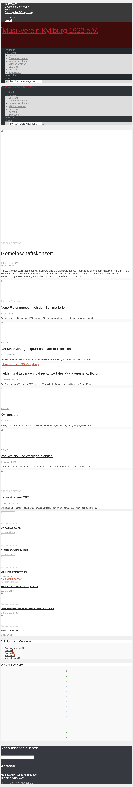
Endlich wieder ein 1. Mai (13, 630)
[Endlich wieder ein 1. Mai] (8, 623)
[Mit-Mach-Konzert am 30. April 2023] (11, 579)
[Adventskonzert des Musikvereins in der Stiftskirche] (8, 601)
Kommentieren (8, 265)
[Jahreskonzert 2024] (19, 488)
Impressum (11, 4)
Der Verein (11, 52)
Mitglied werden (17, 64)
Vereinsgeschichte (19, 61)
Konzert (5, 342)
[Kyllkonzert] (19, 405)
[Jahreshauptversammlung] (8, 564)
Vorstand (13, 55)
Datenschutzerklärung (17, 6)
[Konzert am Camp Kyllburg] (8, 542)
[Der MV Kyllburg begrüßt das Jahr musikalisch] (19, 339)
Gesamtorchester (18, 58)
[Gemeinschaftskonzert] (40, 240)
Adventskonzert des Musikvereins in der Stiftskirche (27, 608)
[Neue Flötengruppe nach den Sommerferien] (19, 298)
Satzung (13, 66)
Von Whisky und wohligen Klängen (27, 456)
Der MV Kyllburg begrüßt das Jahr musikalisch (36, 349)
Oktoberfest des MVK (12, 527)
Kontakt (9, 9)
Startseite (10, 49)
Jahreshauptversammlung (14, 572)
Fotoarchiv (10, 75)
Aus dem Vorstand (11, 243)
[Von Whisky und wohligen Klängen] (19, 447)
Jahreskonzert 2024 (16, 497)
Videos (8, 78)
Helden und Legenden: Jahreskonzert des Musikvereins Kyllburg (49, 373)
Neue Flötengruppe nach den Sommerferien (33, 307)
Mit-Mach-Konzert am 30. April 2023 (19, 586)
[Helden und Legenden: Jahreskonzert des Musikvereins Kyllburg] (20, 364)
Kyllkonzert (9, 414)
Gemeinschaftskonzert (27, 253)
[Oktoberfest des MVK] (8, 520)
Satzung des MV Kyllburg (19, 12)
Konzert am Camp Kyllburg (14, 549)
